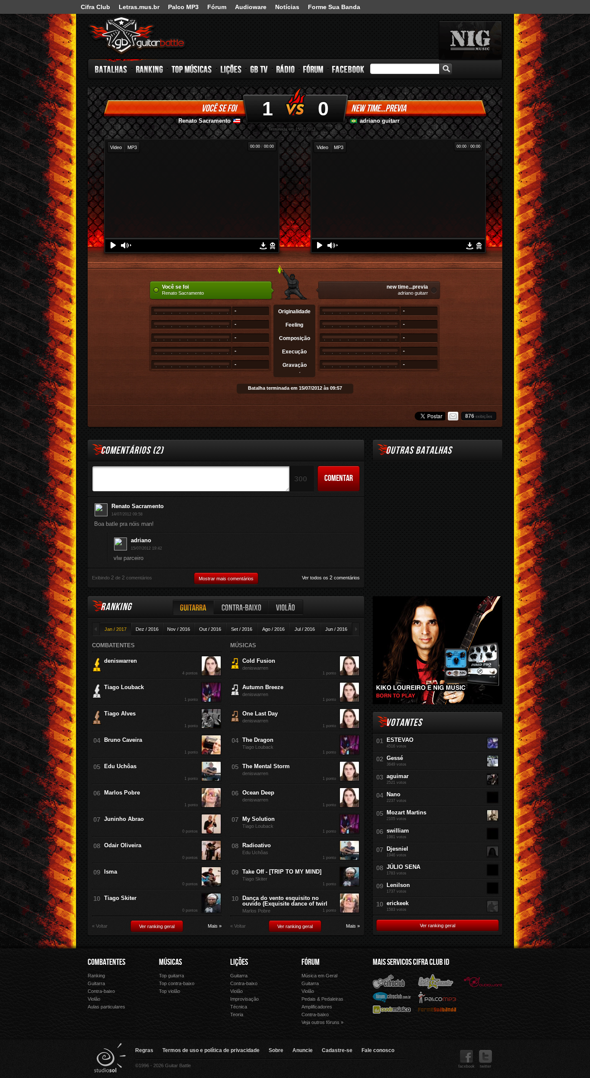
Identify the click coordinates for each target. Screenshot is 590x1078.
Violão (286, 607)
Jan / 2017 (116, 629)
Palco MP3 (183, 6)
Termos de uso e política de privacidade (211, 1050)
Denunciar (272, 245)
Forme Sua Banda (334, 6)
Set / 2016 (241, 629)
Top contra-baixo (176, 983)
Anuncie (302, 1050)
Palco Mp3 (437, 997)
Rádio (285, 69)
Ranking (149, 69)
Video (116, 147)
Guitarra (193, 607)
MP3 (132, 147)
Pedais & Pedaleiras (322, 999)
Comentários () (132, 450)
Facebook (348, 69)
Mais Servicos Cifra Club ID (411, 962)
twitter (485, 1066)
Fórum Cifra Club (392, 996)
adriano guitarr (380, 121)
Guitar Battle (137, 35)
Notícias (287, 6)
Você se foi (218, 108)
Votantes (404, 722)
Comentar (338, 478)
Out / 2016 (210, 629)
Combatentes (106, 962)
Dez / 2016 (147, 629)
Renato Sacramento (204, 121)
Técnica (238, 1006)
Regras (144, 1050)
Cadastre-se (337, 1050)
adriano (141, 540)
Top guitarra (171, 975)
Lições (231, 69)
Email (453, 416)
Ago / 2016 (273, 629)
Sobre (276, 1050)
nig (470, 40)
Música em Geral (319, 975)
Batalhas (111, 69)
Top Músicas (192, 69)
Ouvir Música (392, 1009)
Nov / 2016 (178, 629)
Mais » (215, 926)
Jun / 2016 (336, 629)
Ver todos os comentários (331, 577)
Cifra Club (95, 6)
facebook (466, 1066)
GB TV (259, 69)
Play (113, 245)
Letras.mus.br (139, 6)
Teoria (236, 1014)
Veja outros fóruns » (322, 1022)
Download (263, 245)
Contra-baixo (241, 607)
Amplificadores (316, 1006)
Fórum (216, 6)
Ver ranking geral (156, 926)
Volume (126, 245)
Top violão (169, 991)
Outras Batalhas (419, 450)
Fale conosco (378, 1050)
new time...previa (378, 108)
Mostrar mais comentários (226, 578)
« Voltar (100, 926)
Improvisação (244, 999)
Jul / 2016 (305, 629)
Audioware (250, 6)
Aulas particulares (106, 1006)
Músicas (170, 962)
